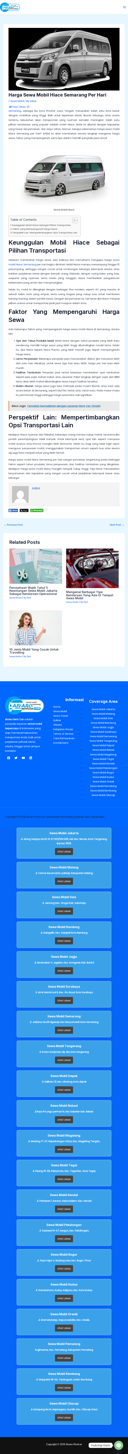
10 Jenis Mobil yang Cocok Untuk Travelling (33, 651)
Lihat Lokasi (64, 851)
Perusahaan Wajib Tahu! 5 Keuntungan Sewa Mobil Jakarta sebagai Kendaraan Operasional (33, 590)
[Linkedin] (30, 757)
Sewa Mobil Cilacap (103, 795)
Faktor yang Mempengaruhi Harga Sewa (35, 229)
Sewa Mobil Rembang (103, 790)
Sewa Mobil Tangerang (103, 741)
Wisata (57, 724)
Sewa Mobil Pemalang (103, 786)
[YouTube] (23, 757)
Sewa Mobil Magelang (103, 754)
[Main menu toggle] (124, 7)
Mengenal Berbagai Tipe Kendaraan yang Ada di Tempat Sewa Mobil (89, 595)
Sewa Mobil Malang (103, 713)
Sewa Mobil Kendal (103, 763)
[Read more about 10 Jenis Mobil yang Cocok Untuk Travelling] (35, 627)
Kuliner (57, 720)
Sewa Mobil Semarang (103, 736)
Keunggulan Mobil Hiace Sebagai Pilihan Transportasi (41, 225)
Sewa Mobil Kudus (103, 777)
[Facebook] (8, 757)
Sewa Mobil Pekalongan (103, 768)
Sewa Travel (60, 715)
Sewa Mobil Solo (103, 718)
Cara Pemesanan (63, 738)
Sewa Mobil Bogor (103, 772)
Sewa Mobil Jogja (103, 727)
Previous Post (13, 524)
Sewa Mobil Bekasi (103, 750)
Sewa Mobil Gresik (103, 781)
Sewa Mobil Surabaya (103, 732)
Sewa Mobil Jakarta (103, 709)
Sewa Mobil (17, 101)
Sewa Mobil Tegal (103, 759)
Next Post (117, 524)
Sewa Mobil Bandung (103, 722)
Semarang (14, 111)
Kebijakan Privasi (63, 729)
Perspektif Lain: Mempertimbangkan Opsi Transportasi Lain (45, 232)
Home (56, 706)
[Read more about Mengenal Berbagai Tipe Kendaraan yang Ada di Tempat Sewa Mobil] (92, 568)
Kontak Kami (60, 743)
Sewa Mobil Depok (103, 745)
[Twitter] (16, 757)
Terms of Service (63, 734)
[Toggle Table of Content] (73, 220)
